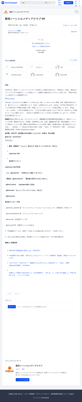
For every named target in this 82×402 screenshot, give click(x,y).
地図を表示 (74, 31)
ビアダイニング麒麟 (14, 30)
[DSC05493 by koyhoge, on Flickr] (10, 99)
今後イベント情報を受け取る (41, 46)
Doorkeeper (45, 398)
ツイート (16, 293)
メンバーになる (23, 380)
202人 (18, 369)
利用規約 (32, 394)
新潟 (23, 369)
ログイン (12, 306)
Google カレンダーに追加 (70, 25)
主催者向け (68, 2)
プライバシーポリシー (43, 394)
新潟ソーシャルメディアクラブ (19, 12)
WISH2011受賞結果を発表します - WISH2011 (24, 250)
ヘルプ (26, 394)
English (71, 394)
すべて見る (73, 60)
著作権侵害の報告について (59, 394)
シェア (9, 293)
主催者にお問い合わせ (15, 394)
